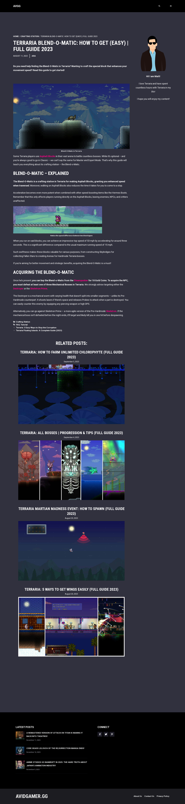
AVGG (17, 6)
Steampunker (81, 280)
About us (138, 796)
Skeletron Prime (38, 288)
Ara (34, 56)
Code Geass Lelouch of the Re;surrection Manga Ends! (55, 748)
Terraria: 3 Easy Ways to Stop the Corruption (36, 327)
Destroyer (18, 288)
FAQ (18, 325)
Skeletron (111, 311)
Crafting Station (30, 36)
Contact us (149, 796)
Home (16, 36)
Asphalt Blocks (47, 156)
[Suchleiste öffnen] (159, 6)
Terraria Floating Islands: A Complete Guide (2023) (39, 330)
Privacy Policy (163, 796)
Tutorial (24, 325)
